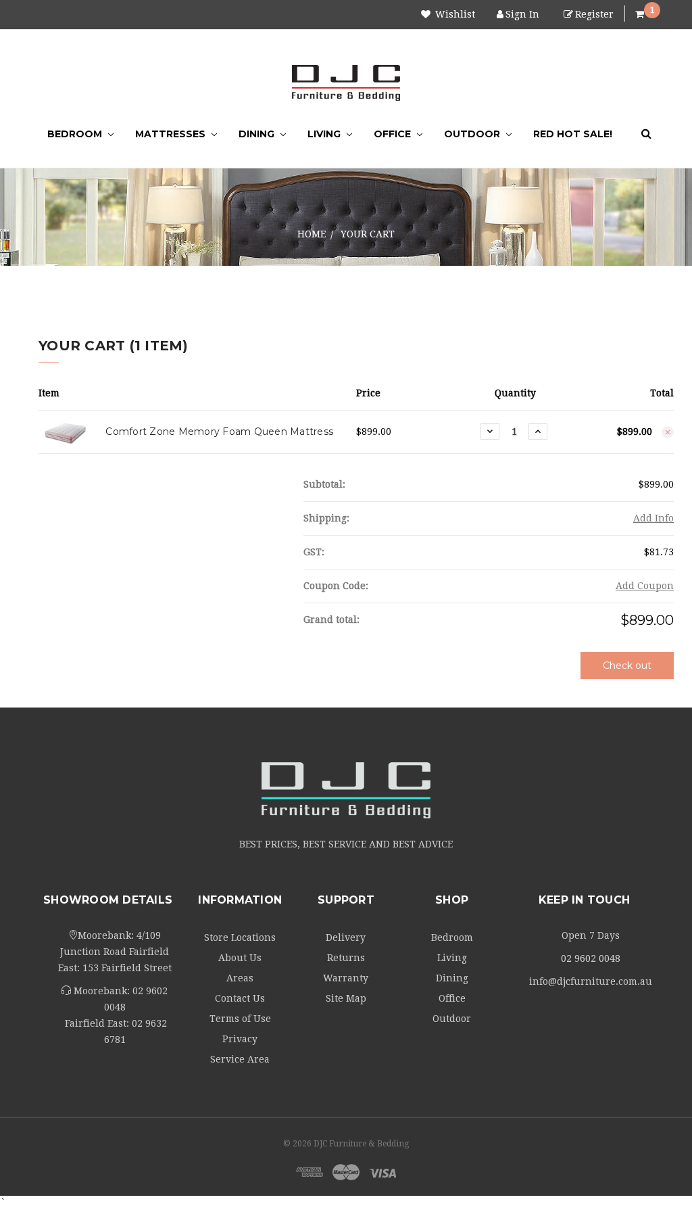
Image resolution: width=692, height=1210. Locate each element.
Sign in (522, 14)
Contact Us (240, 998)
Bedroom (76, 134)
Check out (627, 665)
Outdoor (473, 134)
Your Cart (368, 234)
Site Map (346, 998)
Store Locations (240, 937)
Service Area (240, 1059)
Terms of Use (240, 1018)
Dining (258, 134)
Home (311, 234)
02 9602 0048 (590, 958)
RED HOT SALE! (572, 134)
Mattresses (171, 134)
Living (325, 134)
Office (394, 134)
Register (594, 14)
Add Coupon (645, 585)
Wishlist (453, 14)
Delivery (346, 937)
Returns (346, 957)
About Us (240, 957)
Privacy (239, 1038)
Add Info (653, 518)
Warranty (345, 978)
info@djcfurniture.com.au (590, 981)
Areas (239, 978)
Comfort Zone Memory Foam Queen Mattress (219, 431)
